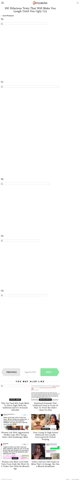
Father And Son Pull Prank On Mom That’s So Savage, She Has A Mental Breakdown (45, 464)
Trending (15, 429)
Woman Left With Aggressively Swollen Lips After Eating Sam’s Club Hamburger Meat (15, 434)
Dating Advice (45, 399)
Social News (15, 399)
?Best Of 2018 (45, 458)
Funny (15, 458)
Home (67, 479)
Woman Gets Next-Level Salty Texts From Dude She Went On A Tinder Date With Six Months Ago (15, 465)
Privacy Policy (75, 479)
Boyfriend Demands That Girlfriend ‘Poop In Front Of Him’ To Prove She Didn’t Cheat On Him (45, 406)
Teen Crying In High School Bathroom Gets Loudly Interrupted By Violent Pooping (45, 435)
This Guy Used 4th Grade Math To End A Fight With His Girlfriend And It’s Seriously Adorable (15, 406)
